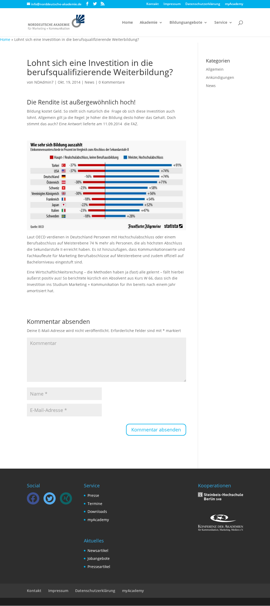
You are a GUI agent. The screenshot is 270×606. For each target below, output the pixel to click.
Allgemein (215, 69)
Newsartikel (98, 550)
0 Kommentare (112, 82)
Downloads (97, 511)
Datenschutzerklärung (202, 4)
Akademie (148, 23)
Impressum (172, 4)
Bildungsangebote (186, 23)
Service (220, 23)
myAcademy (234, 4)
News (89, 82)
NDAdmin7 (44, 82)
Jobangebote (99, 558)
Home (127, 23)
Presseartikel (99, 566)
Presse (93, 495)
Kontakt (152, 4)
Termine (95, 503)
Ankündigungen (220, 77)
